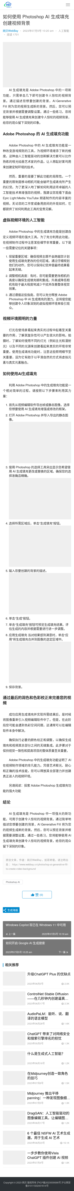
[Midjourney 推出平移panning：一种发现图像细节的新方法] (14, 1098)
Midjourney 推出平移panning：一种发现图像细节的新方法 (48, 1095)
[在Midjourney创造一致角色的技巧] (14, 1078)
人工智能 (63, 31)
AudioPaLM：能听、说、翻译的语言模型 (48, 1015)
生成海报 (12, 910)
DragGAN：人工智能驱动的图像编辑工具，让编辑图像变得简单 (48, 1115)
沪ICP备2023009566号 (49, 1182)
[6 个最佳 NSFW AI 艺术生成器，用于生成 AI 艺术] (14, 1138)
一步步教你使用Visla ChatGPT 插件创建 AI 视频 (47, 1155)
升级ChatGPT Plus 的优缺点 (49, 974)
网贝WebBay (10, 31)
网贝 (24, 1182)
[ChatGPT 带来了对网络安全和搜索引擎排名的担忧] (14, 1038)
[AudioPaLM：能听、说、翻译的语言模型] (14, 1018)
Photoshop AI (13, 882)
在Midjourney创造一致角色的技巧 (47, 1075)
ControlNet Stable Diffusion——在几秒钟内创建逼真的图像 (47, 996)
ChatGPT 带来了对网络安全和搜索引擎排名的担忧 (48, 1035)
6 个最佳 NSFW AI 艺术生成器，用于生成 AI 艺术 (48, 1135)
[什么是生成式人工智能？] (14, 1058)
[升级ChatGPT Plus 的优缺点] (14, 979)
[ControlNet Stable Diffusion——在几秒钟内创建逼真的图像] (14, 998)
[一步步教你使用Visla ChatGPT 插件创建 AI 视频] (14, 1158)
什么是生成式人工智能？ (46, 1053)
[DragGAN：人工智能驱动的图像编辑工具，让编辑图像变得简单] (14, 1118)
